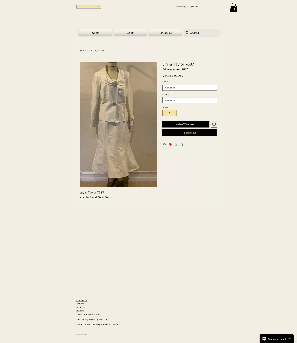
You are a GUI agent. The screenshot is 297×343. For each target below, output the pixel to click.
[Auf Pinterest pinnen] (170, 144)
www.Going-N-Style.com (186, 6)
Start (82, 50)
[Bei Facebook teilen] (164, 144)
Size (165, 81)
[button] (234, 7)
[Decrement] (165, 113)
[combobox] (189, 88)
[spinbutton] (169, 113)
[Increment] (174, 113)
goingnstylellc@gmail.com (94, 319)
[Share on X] (182, 144)
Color (165, 94)
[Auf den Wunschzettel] (214, 124)
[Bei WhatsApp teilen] (176, 144)
